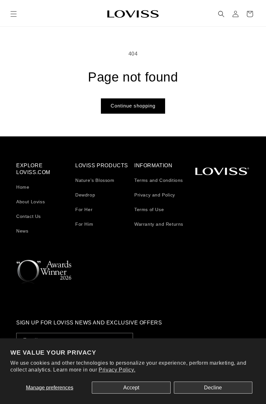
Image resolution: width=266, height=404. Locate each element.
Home (22, 187)
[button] (13, 14)
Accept (131, 387)
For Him (84, 224)
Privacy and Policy (154, 194)
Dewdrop (85, 194)
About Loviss (30, 201)
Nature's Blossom (95, 180)
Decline (213, 387)
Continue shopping (133, 105)
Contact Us (28, 216)
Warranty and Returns (158, 224)
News (22, 231)
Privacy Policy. (117, 369)
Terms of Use (149, 209)
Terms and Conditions (158, 180)
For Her (83, 209)
